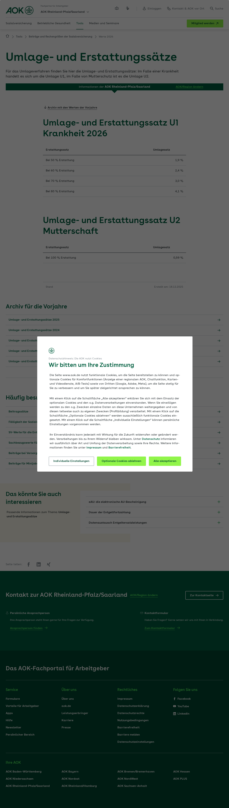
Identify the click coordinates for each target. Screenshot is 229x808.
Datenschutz (151, 439)
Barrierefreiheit (119, 447)
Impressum (93, 447)
